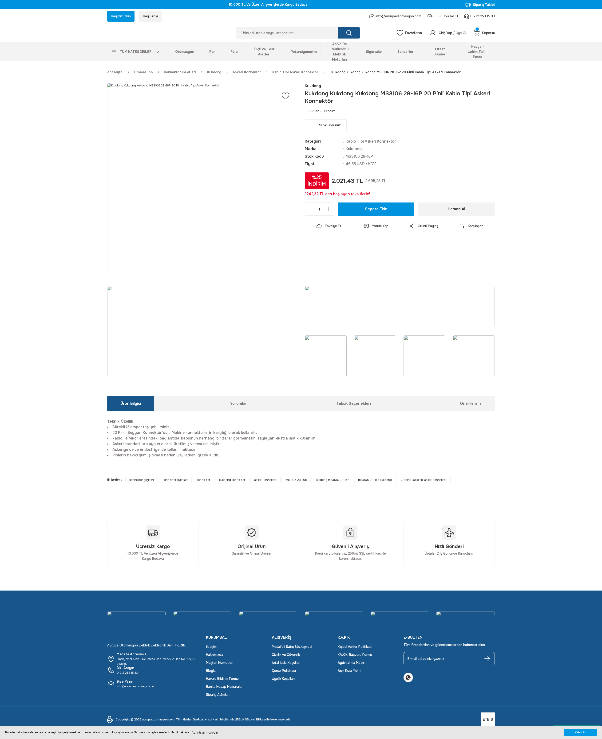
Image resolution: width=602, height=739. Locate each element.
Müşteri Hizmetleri (219, 663)
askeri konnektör (265, 480)
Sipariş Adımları (218, 694)
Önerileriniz (471, 403)
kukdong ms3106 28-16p (332, 480)
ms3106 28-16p (296, 480)
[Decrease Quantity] (310, 209)
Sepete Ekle (376, 208)
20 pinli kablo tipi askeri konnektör (424, 480)
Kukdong (354, 148)
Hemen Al (456, 208)
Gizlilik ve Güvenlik (286, 655)
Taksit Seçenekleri (353, 403)
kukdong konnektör (232, 480)
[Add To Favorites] (285, 96)
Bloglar (211, 671)
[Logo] (152, 33)
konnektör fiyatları (175, 480)
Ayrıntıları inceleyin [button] (205, 733)
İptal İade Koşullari (286, 663)
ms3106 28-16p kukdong (375, 480)
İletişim (211, 647)
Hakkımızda (214, 655)
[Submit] (487, 658)
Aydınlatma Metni (351, 663)
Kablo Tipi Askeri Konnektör (371, 141)
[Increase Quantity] (328, 209)
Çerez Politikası (284, 671)
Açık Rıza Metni (349, 671)
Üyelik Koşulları (283, 679)
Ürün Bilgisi (130, 403)
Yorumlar (238, 403)
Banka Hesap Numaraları (224, 687)
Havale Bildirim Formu (222, 679)
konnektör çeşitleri (141, 480)
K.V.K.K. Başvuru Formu (355, 655)
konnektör (203, 480)
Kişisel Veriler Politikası (355, 647)
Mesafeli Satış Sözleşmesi (292, 647)
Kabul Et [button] (580, 732)
